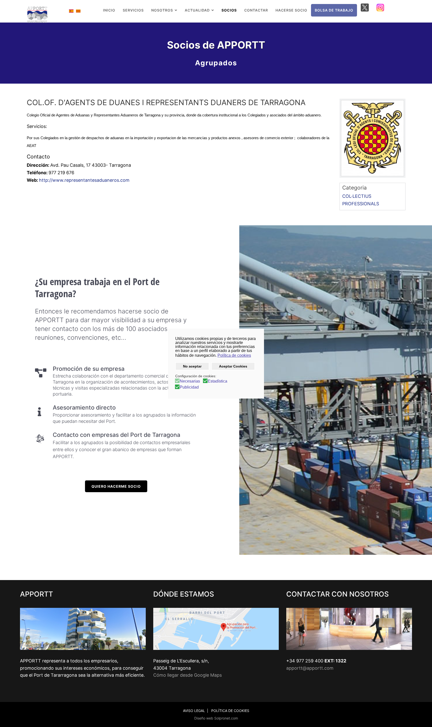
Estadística (217, 381)
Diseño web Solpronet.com (216, 718)
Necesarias (190, 381)
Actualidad (197, 10)
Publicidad (189, 387)
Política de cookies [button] (234, 355)
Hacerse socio (291, 10)
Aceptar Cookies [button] (233, 366)
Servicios (133, 10)
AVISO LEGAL (194, 710)
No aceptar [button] (192, 366)
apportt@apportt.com (310, 668)
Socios (229, 10)
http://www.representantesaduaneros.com (84, 180)
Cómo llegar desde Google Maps (187, 675)
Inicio (109, 10)
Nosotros (162, 10)
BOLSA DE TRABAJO (334, 10)
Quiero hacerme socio (116, 486)
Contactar (256, 10)
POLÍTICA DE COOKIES (230, 710)
